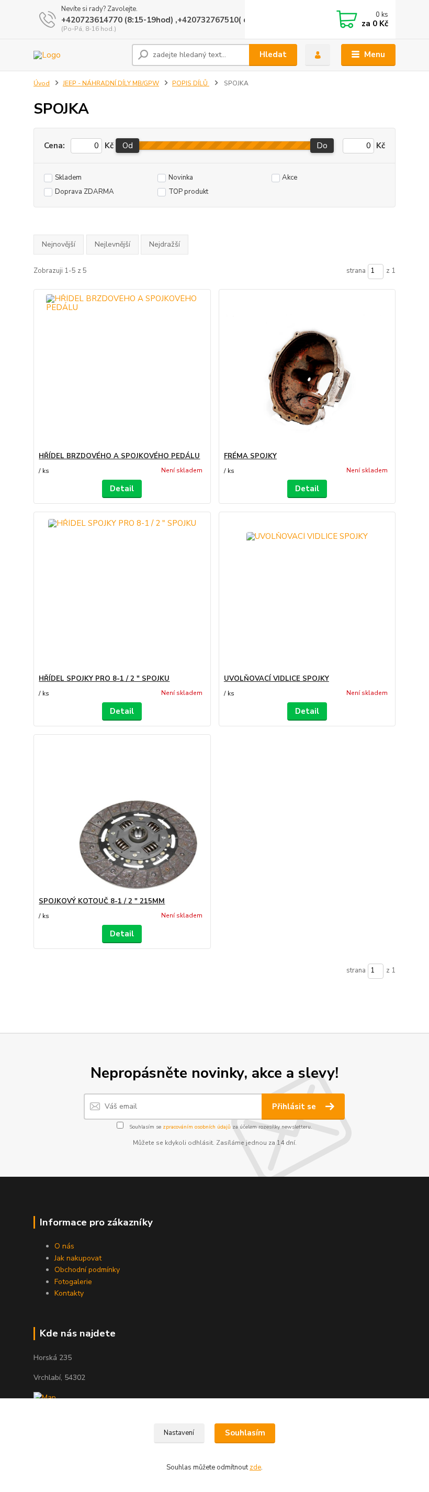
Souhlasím (245, 1433)
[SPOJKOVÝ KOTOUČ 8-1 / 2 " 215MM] (122, 815)
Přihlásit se (295, 1106)
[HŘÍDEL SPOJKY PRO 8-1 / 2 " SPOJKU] (122, 593)
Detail (122, 488)
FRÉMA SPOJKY (250, 456)
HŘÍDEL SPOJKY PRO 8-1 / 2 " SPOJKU (104, 678)
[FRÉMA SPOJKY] (307, 370)
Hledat (273, 54)
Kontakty (69, 1293)
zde (255, 1467)
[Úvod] (78, 55)
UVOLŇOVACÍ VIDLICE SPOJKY (276, 678)
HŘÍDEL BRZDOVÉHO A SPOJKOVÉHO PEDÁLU (119, 456)
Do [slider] (322, 145)
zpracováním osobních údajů (197, 1127)
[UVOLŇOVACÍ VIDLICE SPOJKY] (307, 593)
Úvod (41, 83)
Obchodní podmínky (87, 1270)
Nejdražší (164, 244)
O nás (64, 1246)
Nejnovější (58, 244)
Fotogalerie (73, 1282)
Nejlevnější (112, 244)
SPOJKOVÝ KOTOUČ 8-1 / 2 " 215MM (102, 901)
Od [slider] (127, 145)
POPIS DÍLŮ (190, 83)
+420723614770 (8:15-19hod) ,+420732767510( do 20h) (166, 20)
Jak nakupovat (77, 1258)
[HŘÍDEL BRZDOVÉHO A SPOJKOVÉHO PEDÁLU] (122, 370)
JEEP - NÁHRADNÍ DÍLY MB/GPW (111, 83)
